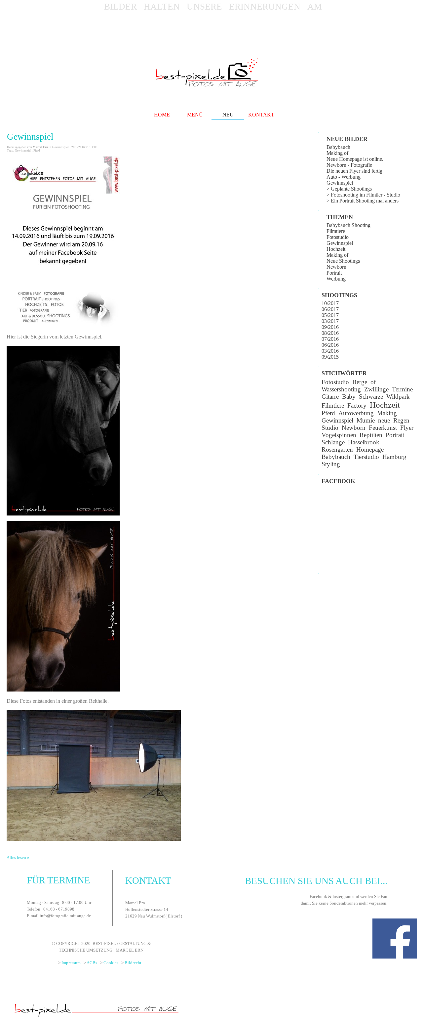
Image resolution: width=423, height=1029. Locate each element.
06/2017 (330, 309)
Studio (330, 427)
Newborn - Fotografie (349, 165)
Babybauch (338, 147)
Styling (331, 464)
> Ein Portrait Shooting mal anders (363, 200)
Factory (356, 405)
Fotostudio (338, 237)
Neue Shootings (343, 261)
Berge (359, 382)
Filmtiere (336, 231)
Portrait (334, 273)
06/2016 (330, 345)
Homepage (370, 449)
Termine (402, 389)
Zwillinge (376, 389)
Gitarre (330, 396)
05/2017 (330, 315)
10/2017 (330, 303)
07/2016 (330, 339)
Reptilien (371, 434)
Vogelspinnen (339, 434)
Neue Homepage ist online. (355, 159)
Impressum (71, 962)
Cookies (110, 962)
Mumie (366, 420)
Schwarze (371, 396)
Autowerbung (356, 413)
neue (384, 420)
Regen (401, 420)
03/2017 (330, 321)
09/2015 (330, 357)
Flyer (406, 427)
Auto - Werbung (344, 177)
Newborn (336, 267)
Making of (337, 153)
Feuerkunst (383, 427)
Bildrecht (133, 962)
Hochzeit (336, 249)
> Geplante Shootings (349, 189)
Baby (349, 396)
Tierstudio (366, 456)
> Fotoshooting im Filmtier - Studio (363, 195)
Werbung (336, 279)
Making (387, 413)
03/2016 (330, 351)
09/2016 (330, 327)
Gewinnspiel (30, 137)
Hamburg (394, 456)
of (373, 382)
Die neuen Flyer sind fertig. (355, 171)
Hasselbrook (363, 442)
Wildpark (398, 396)
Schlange (333, 442)
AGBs (92, 962)
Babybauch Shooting (348, 225)
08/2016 (330, 333)
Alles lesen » (18, 857)
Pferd (36, 150)
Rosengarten (337, 449)
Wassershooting (341, 389)
